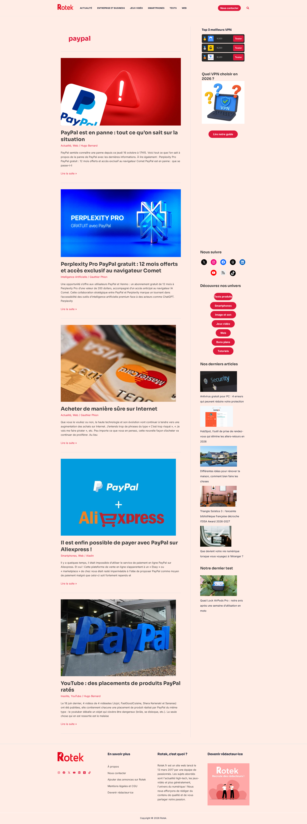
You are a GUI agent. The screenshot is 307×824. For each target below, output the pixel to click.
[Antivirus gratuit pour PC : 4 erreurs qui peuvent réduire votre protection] (218, 381)
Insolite (65, 696)
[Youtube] (74, 772)
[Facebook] (223, 262)
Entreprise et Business (111, 8)
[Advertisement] (223, 195)
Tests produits (223, 296)
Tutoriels (223, 351)
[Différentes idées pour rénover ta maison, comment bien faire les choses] (218, 456)
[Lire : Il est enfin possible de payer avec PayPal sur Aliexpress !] (118, 496)
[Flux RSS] (223, 273)
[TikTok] (233, 273)
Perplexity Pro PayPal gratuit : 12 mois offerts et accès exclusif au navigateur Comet (119, 267)
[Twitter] (69, 772)
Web (184, 8)
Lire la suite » (69, 173)
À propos (113, 766)
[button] (229, 8)
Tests (173, 8)
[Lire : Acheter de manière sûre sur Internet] (118, 363)
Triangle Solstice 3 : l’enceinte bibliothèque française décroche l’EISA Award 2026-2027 (219, 516)
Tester (238, 38)
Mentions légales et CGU (122, 786)
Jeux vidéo (136, 8)
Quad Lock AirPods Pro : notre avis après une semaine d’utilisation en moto (221, 605)
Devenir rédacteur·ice (120, 792)
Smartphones (156, 8)
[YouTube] (213, 273)
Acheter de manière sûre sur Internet (109, 409)
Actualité (86, 8)
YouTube (76, 696)
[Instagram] (213, 262)
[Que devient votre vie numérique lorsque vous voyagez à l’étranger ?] (215, 536)
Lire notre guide (223, 134)
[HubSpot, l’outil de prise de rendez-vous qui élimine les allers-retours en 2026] (216, 416)
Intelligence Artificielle (74, 276)
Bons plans (223, 342)
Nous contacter (117, 773)
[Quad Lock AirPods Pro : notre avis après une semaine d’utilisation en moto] (218, 585)
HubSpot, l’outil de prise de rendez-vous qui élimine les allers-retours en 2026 (222, 436)
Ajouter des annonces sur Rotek (127, 779)
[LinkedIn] (242, 262)
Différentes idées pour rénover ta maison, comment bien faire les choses (220, 476)
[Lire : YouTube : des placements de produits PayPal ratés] (118, 637)
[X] (204, 262)
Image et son (223, 314)
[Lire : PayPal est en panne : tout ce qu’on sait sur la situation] (121, 91)
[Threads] (233, 262)
